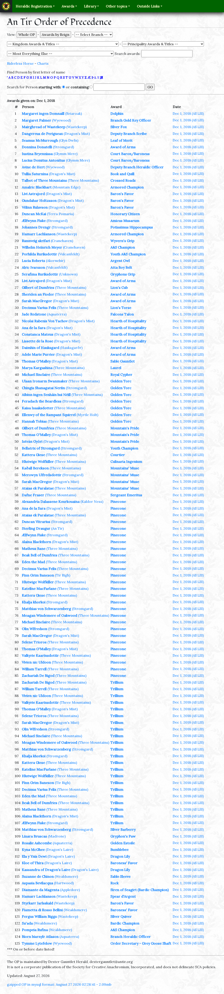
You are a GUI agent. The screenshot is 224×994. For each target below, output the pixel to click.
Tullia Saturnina (35, 174)
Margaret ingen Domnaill (43, 113)
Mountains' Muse (124, 468)
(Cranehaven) (62, 240)
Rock (114, 883)
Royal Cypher (121, 374)
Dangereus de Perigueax (42, 133)
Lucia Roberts (33, 260)
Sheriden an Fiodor (38, 294)
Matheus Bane (34, 548)
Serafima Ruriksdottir (40, 274)
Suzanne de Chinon (38, 876)
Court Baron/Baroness (130, 153)
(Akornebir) (55, 260)
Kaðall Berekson (35, 468)
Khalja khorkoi (34, 602)
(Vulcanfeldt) (68, 254)
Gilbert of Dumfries (38, 287)
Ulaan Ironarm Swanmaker (45, 381)
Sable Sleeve (120, 876)
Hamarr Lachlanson (39, 234)
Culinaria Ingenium (126, 461)
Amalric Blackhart (37, 187)
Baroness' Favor (124, 863)
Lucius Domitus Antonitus (43, 160)
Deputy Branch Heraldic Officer (137, 167)
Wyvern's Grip (122, 240)
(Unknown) (68, 274)
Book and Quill (122, 174)
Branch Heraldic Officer (130, 936)
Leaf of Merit (121, 140)
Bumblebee (119, 849)
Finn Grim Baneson (38, 575)
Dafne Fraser (33, 495)
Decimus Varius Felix (39, 307)
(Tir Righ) (62, 575)
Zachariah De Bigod (38, 675)
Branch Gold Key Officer (130, 120)
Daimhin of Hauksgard (40, 347)
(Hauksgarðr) (71, 347)
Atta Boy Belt (121, 267)
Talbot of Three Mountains (44, 180)
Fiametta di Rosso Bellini (42, 910)
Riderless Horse (20, 63)
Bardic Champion (124, 923)
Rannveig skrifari (36, 240)
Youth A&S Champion (128, 254)
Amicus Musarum (124, 220)
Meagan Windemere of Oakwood (49, 615)
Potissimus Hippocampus (131, 227)
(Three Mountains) (83, 180)
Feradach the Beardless (41, 401)
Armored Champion (127, 187)
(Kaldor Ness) (91, 501)
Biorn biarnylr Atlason (40, 936)
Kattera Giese (33, 455)
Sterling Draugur (36, 528)
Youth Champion (124, 448)
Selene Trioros (34, 642)
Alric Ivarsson (33, 267)
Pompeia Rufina (35, 930)
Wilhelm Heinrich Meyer (42, 247)
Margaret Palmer (36, 120)
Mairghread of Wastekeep (43, 127)
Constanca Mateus (37, 334)
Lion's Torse (120, 307)
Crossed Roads (123, 180)
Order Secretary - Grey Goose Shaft (140, 943)
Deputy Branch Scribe (128, 133)
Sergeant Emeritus (126, 495)
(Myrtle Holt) (87, 415)
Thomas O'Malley (36, 361)
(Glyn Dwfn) (68, 140)
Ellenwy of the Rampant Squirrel (49, 415)
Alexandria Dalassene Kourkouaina (51, 501)
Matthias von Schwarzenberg (46, 608)
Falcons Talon (122, 314)
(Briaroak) (73, 113)
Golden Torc (120, 381)
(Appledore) (70, 890)
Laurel (115, 368)
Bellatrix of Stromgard (41, 448)
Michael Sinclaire (36, 374)
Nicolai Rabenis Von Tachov (45, 321)
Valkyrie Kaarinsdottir (40, 655)
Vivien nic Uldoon (36, 662)
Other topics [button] (116, 6)
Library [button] (90, 6)
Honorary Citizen (125, 214)
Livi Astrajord (33, 193)
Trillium (116, 682)
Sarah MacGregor (37, 301)
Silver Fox (118, 127)
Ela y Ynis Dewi (34, 856)
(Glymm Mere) (65, 153)
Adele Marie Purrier (38, 354)
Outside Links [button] (148, 6)
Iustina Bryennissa (37, 153)
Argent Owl (120, 260)
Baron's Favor (122, 193)
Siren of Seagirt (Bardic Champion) (139, 890)
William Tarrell (34, 669)
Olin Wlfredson (34, 629)
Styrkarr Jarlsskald (37, 903)
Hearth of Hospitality (128, 321)
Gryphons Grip (122, 274)
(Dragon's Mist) (77, 133)
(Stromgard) (63, 147)
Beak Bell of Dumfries (39, 555)
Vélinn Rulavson (35, 207)
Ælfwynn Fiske (34, 220)
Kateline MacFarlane (39, 588)
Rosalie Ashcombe (37, 843)
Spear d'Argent (123, 896)
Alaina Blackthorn (36, 542)
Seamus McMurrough (40, 140)
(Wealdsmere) (66, 876)
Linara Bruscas (34, 836)
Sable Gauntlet (122, 361)
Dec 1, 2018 (188, 113)
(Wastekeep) (76, 127)
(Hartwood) (64, 883)
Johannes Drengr (36, 227)
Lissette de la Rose (37, 341)
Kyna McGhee (33, 849)
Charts (43, 63)
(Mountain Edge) (66, 187)
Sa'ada (27, 923)
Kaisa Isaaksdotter (37, 408)
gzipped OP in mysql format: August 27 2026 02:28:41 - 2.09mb (59, 984)
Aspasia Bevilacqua (37, 883)
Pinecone (118, 501)
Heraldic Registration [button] (34, 6)
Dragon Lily (120, 856)
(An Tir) (57, 528)
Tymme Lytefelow (37, 943)
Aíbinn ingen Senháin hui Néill (46, 394)
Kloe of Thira (33, 863)
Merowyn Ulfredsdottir (41, 475)
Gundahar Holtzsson (39, 200)
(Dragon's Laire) (59, 849)
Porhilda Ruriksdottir (39, 254)
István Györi (32, 441)
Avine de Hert (33, 167)
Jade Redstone (34, 314)
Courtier (117, 455)
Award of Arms (123, 147)
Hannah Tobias (34, 421)
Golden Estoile (122, 843)
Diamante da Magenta (40, 890)
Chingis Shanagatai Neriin (43, 388)
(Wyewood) (61, 120)
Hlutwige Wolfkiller (38, 461)
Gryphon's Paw (123, 836)
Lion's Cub (119, 287)
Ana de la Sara (34, 328)
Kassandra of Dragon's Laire (46, 869)
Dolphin (116, 113)
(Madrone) (57, 836)
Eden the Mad (33, 562)
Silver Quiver (121, 916)
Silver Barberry (123, 829)
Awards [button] (68, 6)
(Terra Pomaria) (60, 214)
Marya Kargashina (37, 368)
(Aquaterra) (56, 314)
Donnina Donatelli (37, 147)
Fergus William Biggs (39, 916)
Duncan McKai (34, 214)
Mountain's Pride (124, 428)
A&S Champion (122, 247)
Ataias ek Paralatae (38, 488)
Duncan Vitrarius (36, 521)
